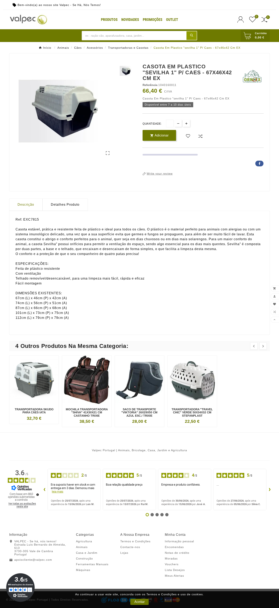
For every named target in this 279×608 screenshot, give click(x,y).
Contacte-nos (130, 547)
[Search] (191, 35)
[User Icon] (241, 19)
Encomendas (174, 547)
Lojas (124, 552)
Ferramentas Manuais (92, 564)
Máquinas (83, 570)
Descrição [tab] (26, 204)
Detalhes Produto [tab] (65, 204)
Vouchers (172, 564)
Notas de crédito (177, 552)
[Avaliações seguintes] (269, 489)
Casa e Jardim (86, 552)
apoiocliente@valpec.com (33, 559)
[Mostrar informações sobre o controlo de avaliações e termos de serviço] (37, 494)
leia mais (57, 491)
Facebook (259, 163)
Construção (84, 558)
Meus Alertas (174, 575)
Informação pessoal (179, 541)
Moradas (171, 558)
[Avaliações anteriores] (44, 489)
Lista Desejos (175, 570)
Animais (82, 547)
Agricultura (84, 541)
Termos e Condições (135, 541)
